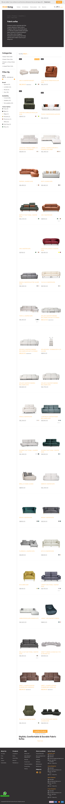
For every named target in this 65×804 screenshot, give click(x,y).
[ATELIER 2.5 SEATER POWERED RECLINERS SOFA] (51, 371)
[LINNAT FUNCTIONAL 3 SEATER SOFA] (51, 572)
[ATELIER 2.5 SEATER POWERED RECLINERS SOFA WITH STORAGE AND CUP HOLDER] (29, 337)
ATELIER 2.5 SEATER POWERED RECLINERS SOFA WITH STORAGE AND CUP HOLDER (28, 351)
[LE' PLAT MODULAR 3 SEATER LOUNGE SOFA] (51, 707)
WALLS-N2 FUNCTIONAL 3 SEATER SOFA (28, 652)
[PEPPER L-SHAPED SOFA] (29, 169)
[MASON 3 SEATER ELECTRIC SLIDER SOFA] (29, 270)
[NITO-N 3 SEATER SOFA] (51, 539)
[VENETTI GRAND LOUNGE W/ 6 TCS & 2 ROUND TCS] (51, 640)
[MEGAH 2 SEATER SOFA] (29, 505)
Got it (59, 2)
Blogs (2, 758)
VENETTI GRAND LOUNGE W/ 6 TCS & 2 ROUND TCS (51, 652)
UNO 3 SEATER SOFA (46, 215)
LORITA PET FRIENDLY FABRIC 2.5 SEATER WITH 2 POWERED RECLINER (28, 149)
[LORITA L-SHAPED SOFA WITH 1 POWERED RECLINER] (51, 135)
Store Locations (33, 7)
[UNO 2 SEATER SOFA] (29, 236)
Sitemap (26, 768)
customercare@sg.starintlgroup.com (53, 758)
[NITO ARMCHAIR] (29, 572)
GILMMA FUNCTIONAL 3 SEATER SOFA (50, 451)
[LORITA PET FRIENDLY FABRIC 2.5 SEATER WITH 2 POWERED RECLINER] (29, 135)
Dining (14, 755)
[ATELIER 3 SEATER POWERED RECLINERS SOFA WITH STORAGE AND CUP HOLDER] (51, 304)
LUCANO (7, 87)
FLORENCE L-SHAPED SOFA (27, 551)
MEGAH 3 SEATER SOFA (47, 517)
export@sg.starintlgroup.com (53, 781)
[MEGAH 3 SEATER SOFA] (51, 505)
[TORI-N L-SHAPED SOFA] (29, 304)
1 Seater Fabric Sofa (7, 56)
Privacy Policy (27, 766)
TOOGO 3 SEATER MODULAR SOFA (50, 114)
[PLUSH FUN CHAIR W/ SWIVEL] (29, 707)
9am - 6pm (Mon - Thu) (53, 772)
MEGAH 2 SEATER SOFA (25, 517)
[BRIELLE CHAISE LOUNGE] (29, 472)
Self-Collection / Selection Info (27, 756)
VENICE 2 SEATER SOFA (25, 416)
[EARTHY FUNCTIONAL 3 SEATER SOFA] (29, 203)
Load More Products (40, 731)
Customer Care (51, 753)
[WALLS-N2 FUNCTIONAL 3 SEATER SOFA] (29, 640)
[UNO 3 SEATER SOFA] (51, 203)
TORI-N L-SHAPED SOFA (25, 316)
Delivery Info (26, 753)
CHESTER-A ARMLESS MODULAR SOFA (28, 113)
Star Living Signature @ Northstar (40, 756)
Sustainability (3, 762)
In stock (7, 98)
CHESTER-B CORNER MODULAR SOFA (50, 81)
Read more (47, 2)
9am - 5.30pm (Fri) (53, 763)
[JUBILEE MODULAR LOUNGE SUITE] (29, 606)
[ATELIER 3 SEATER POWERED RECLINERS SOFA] (29, 371)
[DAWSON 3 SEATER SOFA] (51, 472)
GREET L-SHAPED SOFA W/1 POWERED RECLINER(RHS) (26, 686)
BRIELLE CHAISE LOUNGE (26, 484)
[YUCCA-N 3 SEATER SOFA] (51, 270)
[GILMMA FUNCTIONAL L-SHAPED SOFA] (29, 438)
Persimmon (7, 119)
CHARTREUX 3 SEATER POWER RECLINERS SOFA (49, 417)
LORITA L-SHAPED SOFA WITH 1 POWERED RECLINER (49, 148)
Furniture (18, 7)
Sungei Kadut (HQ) (40, 753)
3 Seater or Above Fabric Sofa (8, 62)
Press (2, 755)
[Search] (54, 7)
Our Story (3, 753)
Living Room (15, 753)
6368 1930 (51, 756)
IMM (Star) (38, 761)
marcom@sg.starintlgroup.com (53, 769)
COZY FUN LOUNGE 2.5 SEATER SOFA (49, 249)
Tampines (38, 759)
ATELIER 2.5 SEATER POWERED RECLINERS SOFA (49, 384)
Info (39, 7)
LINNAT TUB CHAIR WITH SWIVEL (50, 618)
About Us (44, 7)
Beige (6, 114)
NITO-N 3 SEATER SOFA (47, 551)
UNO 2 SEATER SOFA (24, 248)
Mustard (7, 116)
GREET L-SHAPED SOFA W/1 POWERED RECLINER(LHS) (48, 686)
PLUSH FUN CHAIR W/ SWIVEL (27, 719)
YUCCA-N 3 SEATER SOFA (48, 282)
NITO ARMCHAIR (23, 584)
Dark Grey (7, 124)
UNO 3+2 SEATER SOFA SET (26, 80)
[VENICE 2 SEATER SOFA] (29, 404)
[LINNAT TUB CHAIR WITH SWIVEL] (51, 606)
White (6, 121)
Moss (6, 127)
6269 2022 (51, 755)
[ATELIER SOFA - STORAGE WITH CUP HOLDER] (51, 337)
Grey (6, 109)
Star (6, 92)
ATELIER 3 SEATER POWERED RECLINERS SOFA (27, 384)
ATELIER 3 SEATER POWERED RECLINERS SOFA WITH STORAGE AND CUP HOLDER (50, 317)
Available (7, 100)
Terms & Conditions (28, 764)
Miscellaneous (15, 762)
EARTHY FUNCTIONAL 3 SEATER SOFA (28, 215)
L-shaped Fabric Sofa (7, 66)
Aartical (7, 84)
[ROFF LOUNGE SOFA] (51, 169)
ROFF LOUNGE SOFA (46, 181)
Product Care (27, 761)
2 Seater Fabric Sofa (7, 59)
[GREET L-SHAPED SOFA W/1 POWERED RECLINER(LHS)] (51, 673)
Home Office (15, 758)
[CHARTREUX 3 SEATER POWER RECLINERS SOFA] (51, 404)
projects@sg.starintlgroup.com (53, 792)
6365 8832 (51, 768)
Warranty (26, 759)
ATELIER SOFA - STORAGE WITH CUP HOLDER (51, 350)
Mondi (6, 89)
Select (25, 54)
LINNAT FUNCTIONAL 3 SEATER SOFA (49, 585)
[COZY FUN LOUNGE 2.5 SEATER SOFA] (51, 236)
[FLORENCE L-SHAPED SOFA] (29, 539)
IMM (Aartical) (39, 764)
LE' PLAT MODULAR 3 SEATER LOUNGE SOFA (49, 720)
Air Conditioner (25, 7)
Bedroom (14, 760)
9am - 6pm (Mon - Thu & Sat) (53, 761)
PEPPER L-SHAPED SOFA (26, 181)
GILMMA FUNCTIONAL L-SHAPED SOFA (28, 451)
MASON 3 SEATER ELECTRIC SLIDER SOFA (29, 283)
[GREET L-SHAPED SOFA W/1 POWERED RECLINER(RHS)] (29, 673)
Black (6, 111)
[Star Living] (7, 7)
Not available (8, 103)
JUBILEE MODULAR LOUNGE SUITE (29, 618)
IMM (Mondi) (38, 766)
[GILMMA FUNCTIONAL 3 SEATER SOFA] (51, 438)
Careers (2, 760)
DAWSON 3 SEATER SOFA (48, 484)
